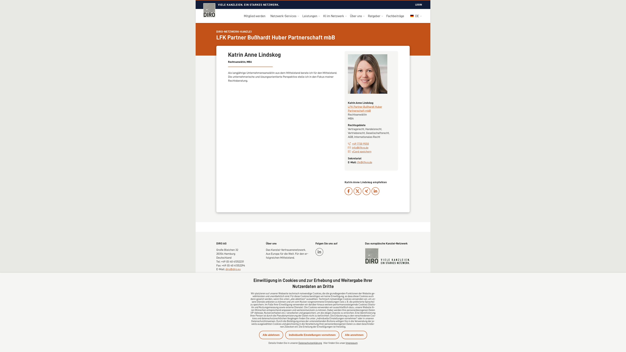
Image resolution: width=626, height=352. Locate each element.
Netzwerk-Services (283, 16)
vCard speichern (361, 151)
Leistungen (309, 16)
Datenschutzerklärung (310, 343)
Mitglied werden (254, 16)
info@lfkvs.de (360, 147)
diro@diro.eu (233, 269)
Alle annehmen (354, 335)
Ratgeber (374, 16)
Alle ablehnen (271, 335)
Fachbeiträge (395, 16)
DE (417, 16)
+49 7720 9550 (360, 143)
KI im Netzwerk (333, 16)
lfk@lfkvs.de (364, 162)
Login (418, 4)
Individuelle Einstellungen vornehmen (312, 335)
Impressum (352, 343)
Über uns (356, 16)
